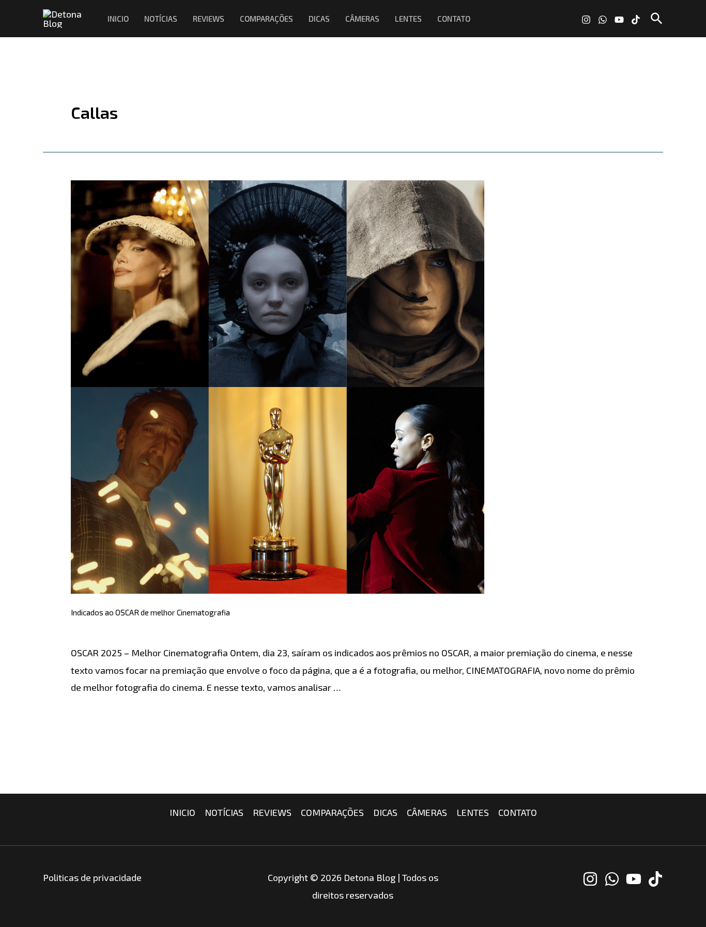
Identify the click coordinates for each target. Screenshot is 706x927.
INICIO (118, 18)
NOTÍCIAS (160, 18)
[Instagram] (586, 19)
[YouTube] (619, 19)
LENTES (408, 18)
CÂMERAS (362, 18)
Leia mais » (94, 719)
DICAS (319, 18)
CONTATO (453, 18)
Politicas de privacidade (92, 877)
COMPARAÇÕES (266, 18)
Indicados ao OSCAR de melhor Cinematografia (150, 612)
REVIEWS (208, 18)
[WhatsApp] (602, 19)
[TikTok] (635, 19)
